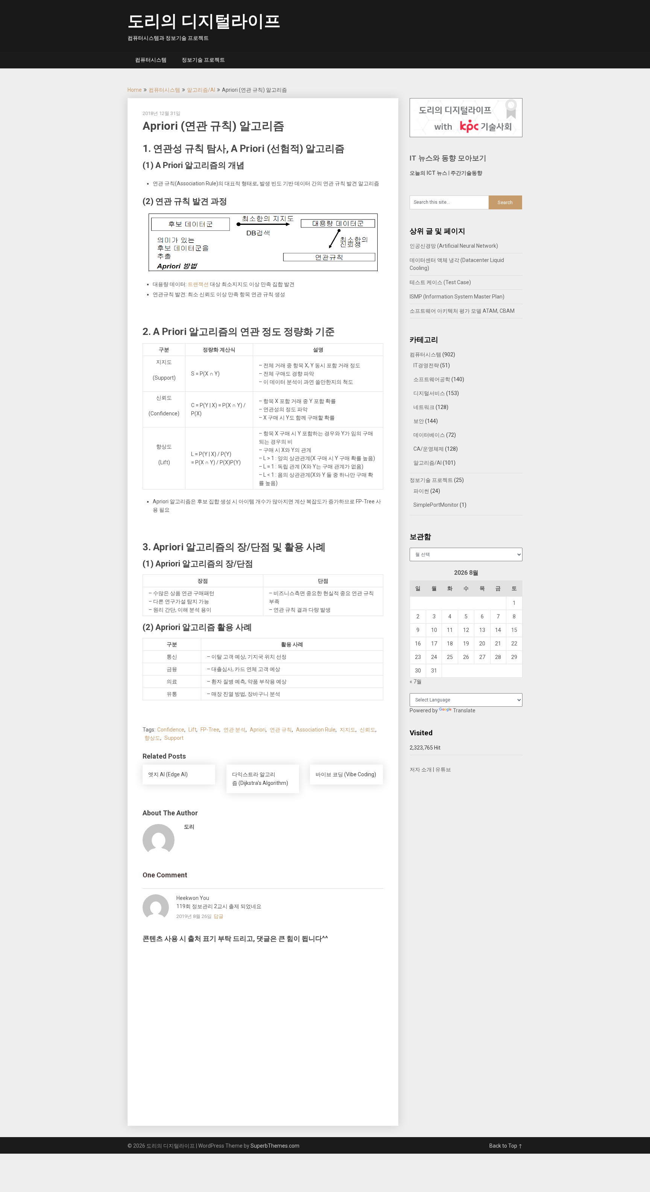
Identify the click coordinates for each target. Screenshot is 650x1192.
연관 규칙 (281, 730)
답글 (218, 916)
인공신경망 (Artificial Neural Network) (454, 246)
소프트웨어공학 (431, 379)
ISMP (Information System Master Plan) (457, 297)
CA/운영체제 (428, 449)
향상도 (152, 738)
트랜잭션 (198, 284)
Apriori (258, 730)
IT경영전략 (426, 365)
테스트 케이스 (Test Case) (440, 282)
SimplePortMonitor (436, 505)
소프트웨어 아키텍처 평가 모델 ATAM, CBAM (462, 311)
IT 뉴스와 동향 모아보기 (448, 158)
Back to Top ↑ (505, 1146)
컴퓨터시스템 (151, 60)
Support (174, 738)
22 (514, 644)
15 (514, 630)
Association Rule (316, 730)
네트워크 (423, 407)
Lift (192, 730)
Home (135, 90)
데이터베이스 (429, 435)
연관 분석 (234, 730)
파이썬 (421, 491)
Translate (464, 710)
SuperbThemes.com (275, 1146)
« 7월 (416, 682)
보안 (418, 421)
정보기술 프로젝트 (203, 60)
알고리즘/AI (201, 90)
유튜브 (443, 769)
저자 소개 (421, 769)
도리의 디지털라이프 (204, 21)
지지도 (347, 730)
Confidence (170, 730)
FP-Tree (209, 730)
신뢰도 (367, 730)
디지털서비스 (429, 393)
